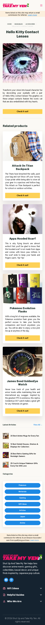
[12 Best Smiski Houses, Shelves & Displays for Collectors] (6, 446)
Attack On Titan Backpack (22, 167)
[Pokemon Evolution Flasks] (22, 289)
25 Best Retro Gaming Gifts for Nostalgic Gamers (23, 455)
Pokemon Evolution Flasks (22, 309)
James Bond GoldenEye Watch (22, 382)
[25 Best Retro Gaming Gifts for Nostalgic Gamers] (6, 455)
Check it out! (22, 111)
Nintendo (22, 492)
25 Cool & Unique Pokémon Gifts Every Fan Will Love (24, 464)
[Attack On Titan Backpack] (22, 146)
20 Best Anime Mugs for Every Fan (24, 436)
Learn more (32, 15)
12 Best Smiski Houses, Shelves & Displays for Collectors (24, 445)
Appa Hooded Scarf (22, 238)
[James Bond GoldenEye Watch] (22, 362)
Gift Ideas (22, 504)
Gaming (22, 498)
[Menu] (41, 5)
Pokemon (22, 485)
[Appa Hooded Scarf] (22, 219)
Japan (22, 517)
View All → (37, 425)
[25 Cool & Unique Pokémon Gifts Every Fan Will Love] (6, 465)
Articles (22, 510)
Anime (22, 523)
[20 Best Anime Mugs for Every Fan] (6, 436)
